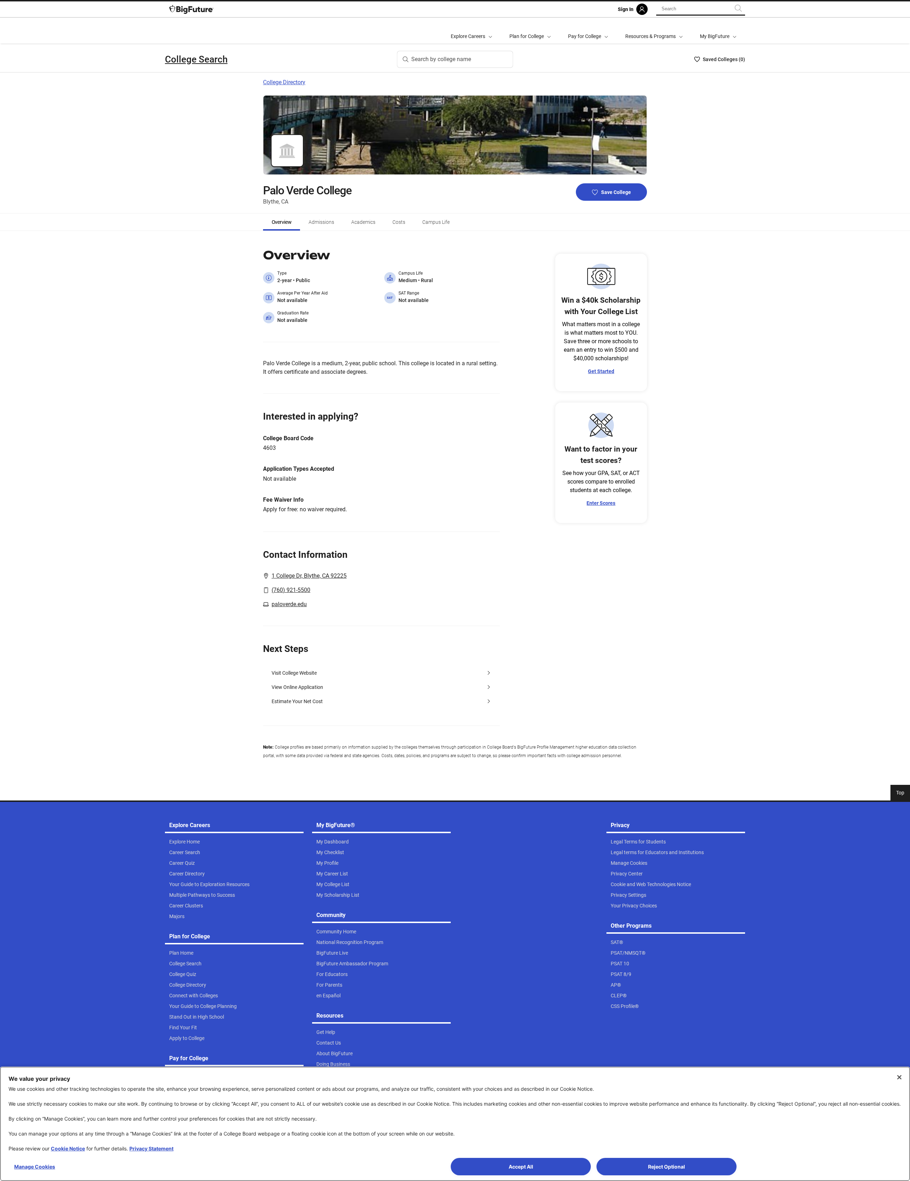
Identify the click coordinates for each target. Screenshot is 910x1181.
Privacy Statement (151, 1148)
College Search (196, 59)
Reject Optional (666, 1167)
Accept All (521, 1167)
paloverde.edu (289, 604)
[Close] (899, 1077)
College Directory (284, 82)
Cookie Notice (68, 1148)
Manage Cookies (34, 1167)
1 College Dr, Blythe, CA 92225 (309, 575)
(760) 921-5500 (291, 590)
